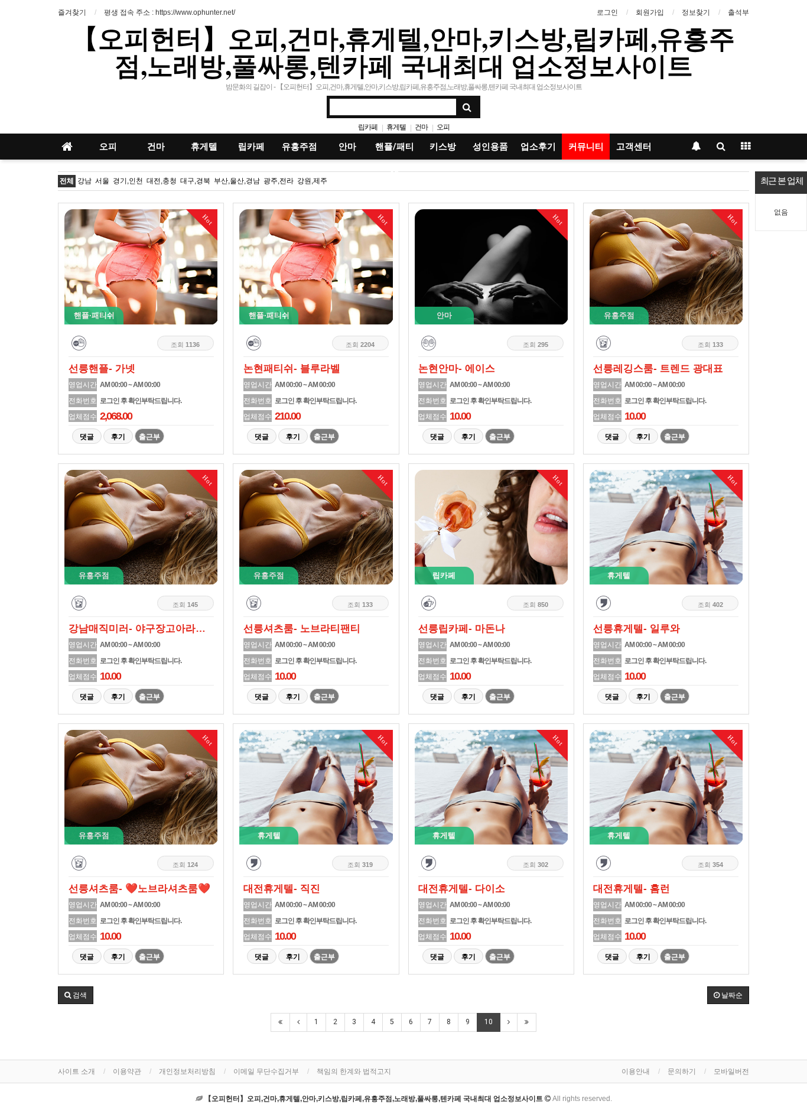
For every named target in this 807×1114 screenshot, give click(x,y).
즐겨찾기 (72, 12)
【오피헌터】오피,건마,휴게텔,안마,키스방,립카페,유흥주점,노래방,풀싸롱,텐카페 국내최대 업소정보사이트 (403, 51)
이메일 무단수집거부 (266, 1071)
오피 (443, 127)
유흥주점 (299, 146)
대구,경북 (195, 181)
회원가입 (650, 12)
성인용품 (490, 146)
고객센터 (634, 146)
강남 (84, 181)
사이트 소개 (76, 1071)
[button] (75, 995)
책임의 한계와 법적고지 (354, 1071)
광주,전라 (278, 181)
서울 (102, 181)
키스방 (442, 146)
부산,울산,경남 (237, 181)
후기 (118, 437)
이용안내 (635, 1071)
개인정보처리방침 (187, 1071)
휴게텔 (396, 127)
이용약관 (127, 1071)
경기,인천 (128, 181)
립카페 (368, 127)
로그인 (607, 12)
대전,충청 (162, 181)
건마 (421, 127)
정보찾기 (696, 12)
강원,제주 (312, 181)
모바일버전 (731, 1071)
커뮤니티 (586, 146)
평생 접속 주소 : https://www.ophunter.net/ (169, 12)
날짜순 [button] (731, 995)
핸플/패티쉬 (394, 150)
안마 (347, 146)
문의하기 (682, 1071)
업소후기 (538, 146)
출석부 (738, 12)
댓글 (87, 437)
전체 (67, 181)
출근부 (149, 437)
